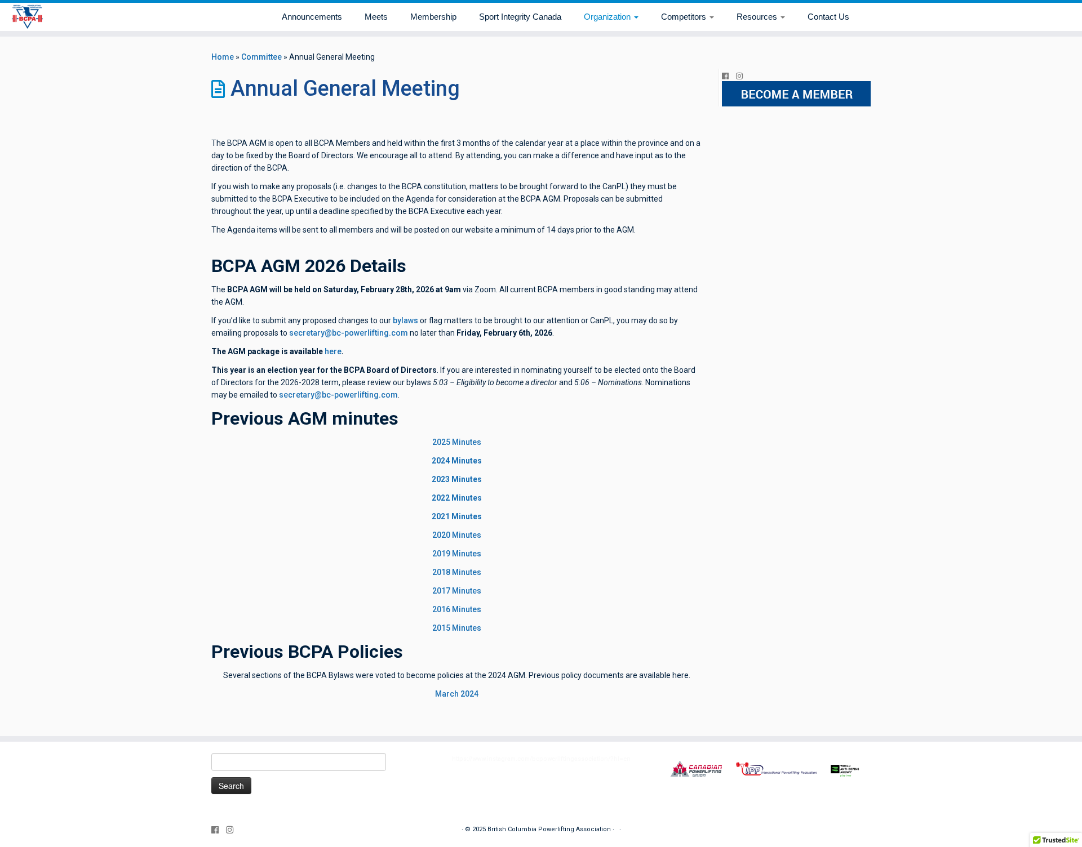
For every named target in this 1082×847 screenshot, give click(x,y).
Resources (758, 16)
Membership (433, 16)
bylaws (405, 320)
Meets (376, 16)
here (333, 351)
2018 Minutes (456, 572)
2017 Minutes (456, 590)
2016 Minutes (456, 609)
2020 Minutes (456, 535)
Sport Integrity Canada (520, 16)
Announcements (312, 16)
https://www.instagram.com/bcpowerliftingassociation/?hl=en (541, 759)
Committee (261, 56)
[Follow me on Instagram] (743, 76)
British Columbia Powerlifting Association (549, 829)
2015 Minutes (456, 627)
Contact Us (828, 16)
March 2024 (456, 693)
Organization (608, 16)
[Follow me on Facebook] (729, 76)
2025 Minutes (456, 442)
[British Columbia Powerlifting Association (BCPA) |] (27, 17)
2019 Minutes (456, 553)
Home (222, 56)
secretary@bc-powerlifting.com (348, 332)
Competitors (684, 16)
